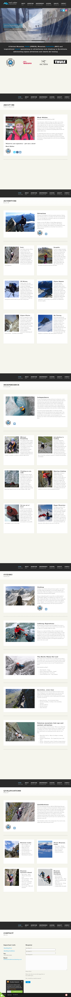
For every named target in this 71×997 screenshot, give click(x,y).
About (23, 3)
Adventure (30, 3)
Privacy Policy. (13, 989)
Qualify (56, 3)
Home (19, 97)
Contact (63, 3)
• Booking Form (7, 948)
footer (66, 995)
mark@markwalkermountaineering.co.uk (12, 959)
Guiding (48, 3)
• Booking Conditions (9, 951)
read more (9, 994)
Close (22, 981)
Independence (40, 3)
